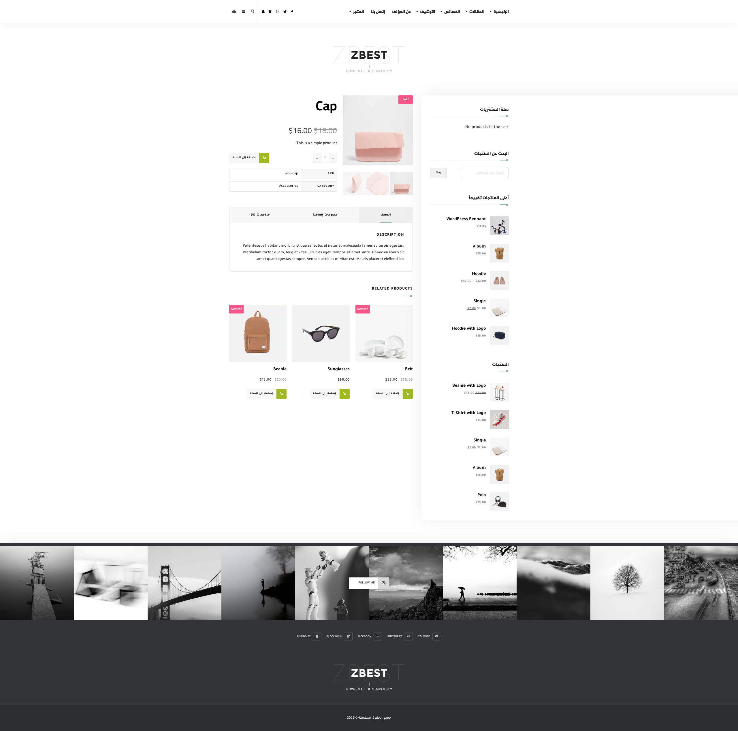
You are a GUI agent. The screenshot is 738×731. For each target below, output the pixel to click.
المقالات (476, 11)
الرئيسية (501, 11)
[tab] (386, 215)
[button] (350, 103)
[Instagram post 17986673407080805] (627, 583)
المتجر (358, 11)
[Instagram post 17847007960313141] (332, 583)
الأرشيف (427, 11)
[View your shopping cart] (234, 11)
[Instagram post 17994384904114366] (553, 583)
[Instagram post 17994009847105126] (258, 583)
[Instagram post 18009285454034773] (184, 583)
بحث (438, 172)
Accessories (288, 186)
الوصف (386, 215)
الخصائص (452, 11)
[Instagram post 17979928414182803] (701, 583)
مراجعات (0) (260, 215)
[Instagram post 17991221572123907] (37, 583)
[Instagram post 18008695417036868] (111, 583)
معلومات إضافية (325, 215)
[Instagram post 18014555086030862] (406, 583)
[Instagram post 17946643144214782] (480, 583)
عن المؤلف (401, 11)
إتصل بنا (378, 11)
